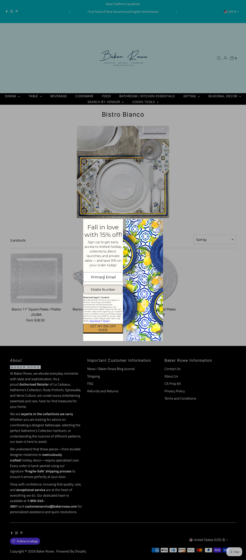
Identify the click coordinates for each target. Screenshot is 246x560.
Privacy (106, 320)
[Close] (159, 223)
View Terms (95, 320)
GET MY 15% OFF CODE (103, 328)
